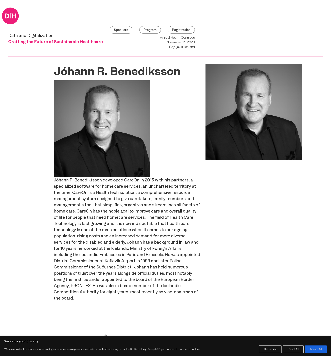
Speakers (121, 30)
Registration (181, 30)
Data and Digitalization (30, 35)
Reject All (293, 349)
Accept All (316, 349)
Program (150, 30)
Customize (270, 349)
